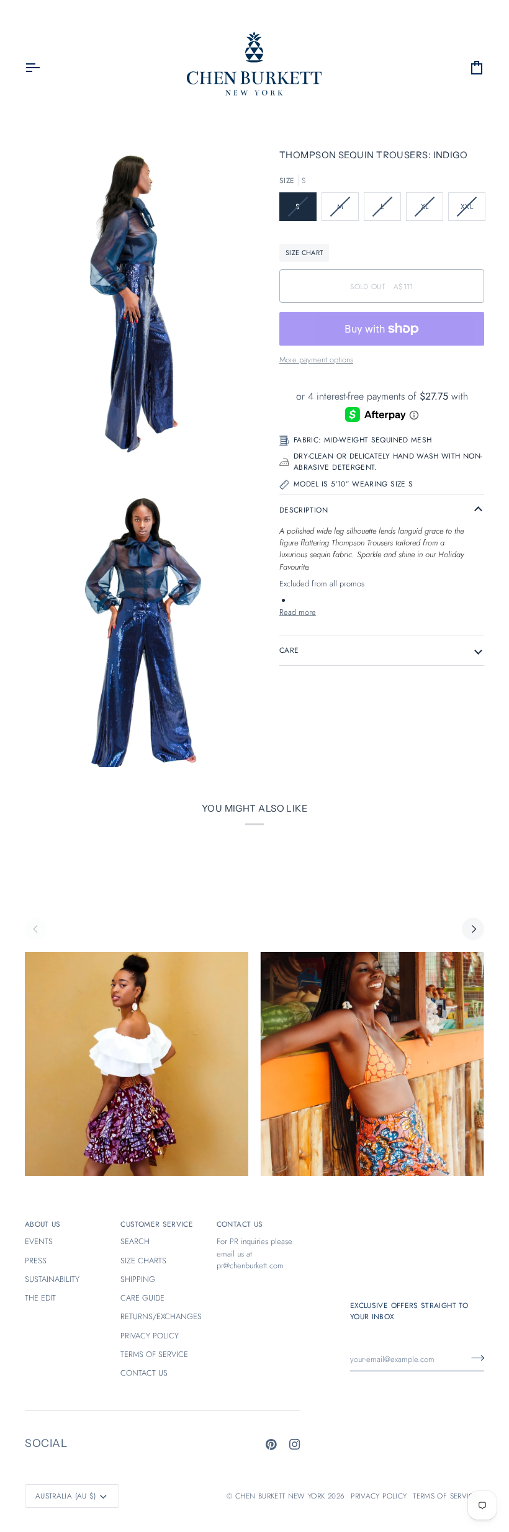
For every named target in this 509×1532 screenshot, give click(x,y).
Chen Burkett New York (280, 1495)
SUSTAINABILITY (52, 1279)
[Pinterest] (271, 1444)
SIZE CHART (304, 253)
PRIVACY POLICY (149, 1336)
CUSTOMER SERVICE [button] (156, 1224)
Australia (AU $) (65, 1495)
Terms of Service (445, 1495)
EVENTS (39, 1241)
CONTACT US (144, 1373)
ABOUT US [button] (43, 1224)
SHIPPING (137, 1279)
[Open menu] (43, 68)
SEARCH (135, 1241)
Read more (297, 612)
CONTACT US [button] (240, 1224)
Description (303, 509)
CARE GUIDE (142, 1298)
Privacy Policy (379, 1495)
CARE (289, 650)
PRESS (36, 1260)
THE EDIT (40, 1298)
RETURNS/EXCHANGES (161, 1316)
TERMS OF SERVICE (154, 1354)
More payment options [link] (316, 359)
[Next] (473, 929)
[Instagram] (294, 1444)
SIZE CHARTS (143, 1260)
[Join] (474, 1358)
